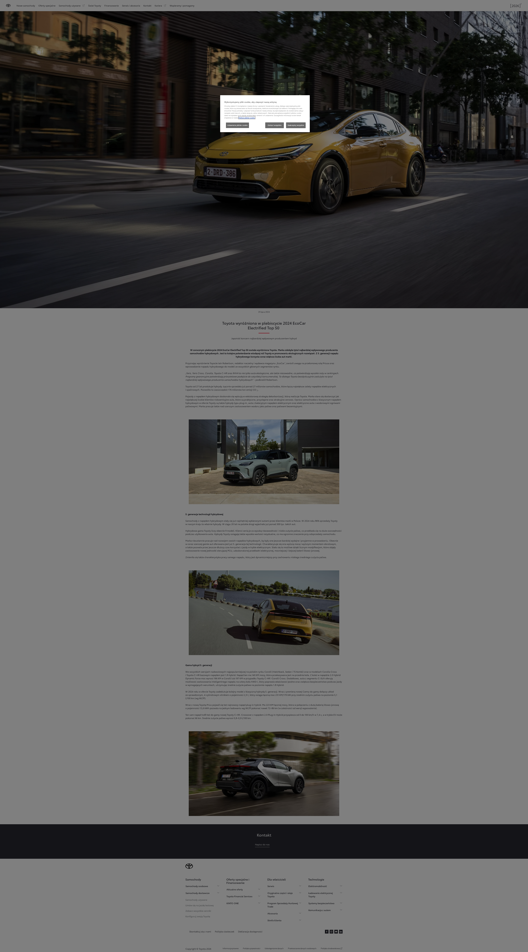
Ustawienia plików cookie (237, 125)
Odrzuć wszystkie (274, 125)
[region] (265, 113)
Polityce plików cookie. (247, 118)
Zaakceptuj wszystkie (296, 125)
